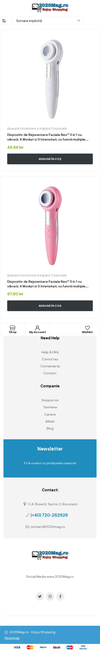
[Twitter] (40, 596)
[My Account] (37, 328)
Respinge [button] (12, 638)
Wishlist (87, 331)
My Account (37, 331)
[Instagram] (50, 596)
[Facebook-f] (60, 596)
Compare (66, 169)
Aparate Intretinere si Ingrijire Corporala (37, 128)
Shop (13, 331)
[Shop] (12, 328)
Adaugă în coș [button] (50, 158)
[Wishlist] (87, 328)
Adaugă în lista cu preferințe (90, 39)
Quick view (40, 169)
